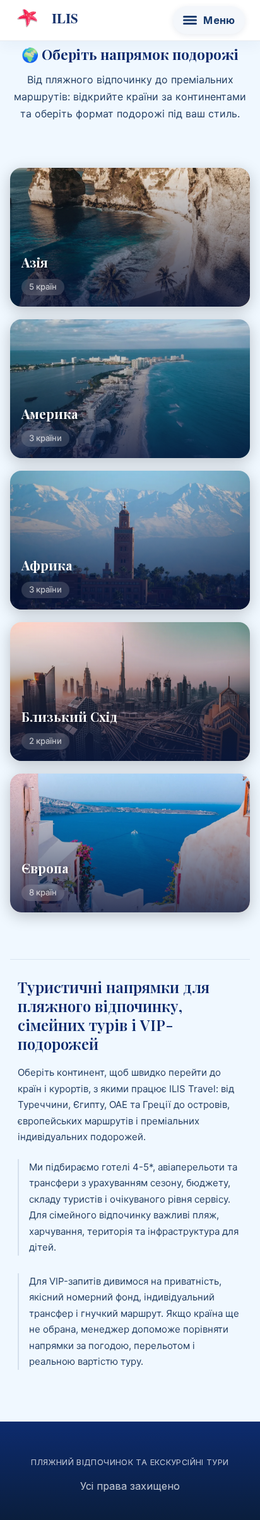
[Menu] (209, 20)
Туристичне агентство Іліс (46, 18)
